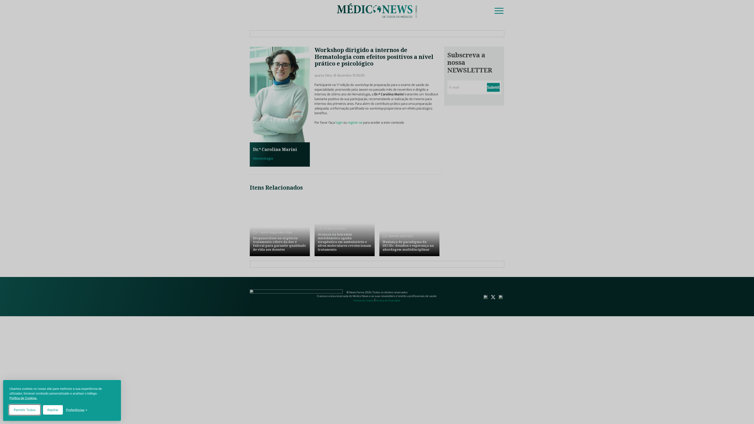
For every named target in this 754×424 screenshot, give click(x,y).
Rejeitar (53, 410)
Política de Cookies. (23, 398)
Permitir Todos (25, 410)
